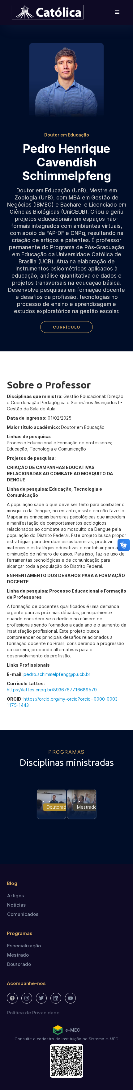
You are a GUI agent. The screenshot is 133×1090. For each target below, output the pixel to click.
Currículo (66, 327)
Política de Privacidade (33, 1013)
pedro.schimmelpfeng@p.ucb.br (57, 674)
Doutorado (19, 964)
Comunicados (22, 914)
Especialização (24, 946)
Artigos (15, 896)
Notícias (16, 905)
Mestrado (18, 955)
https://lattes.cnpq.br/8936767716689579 (52, 689)
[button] (117, 12)
